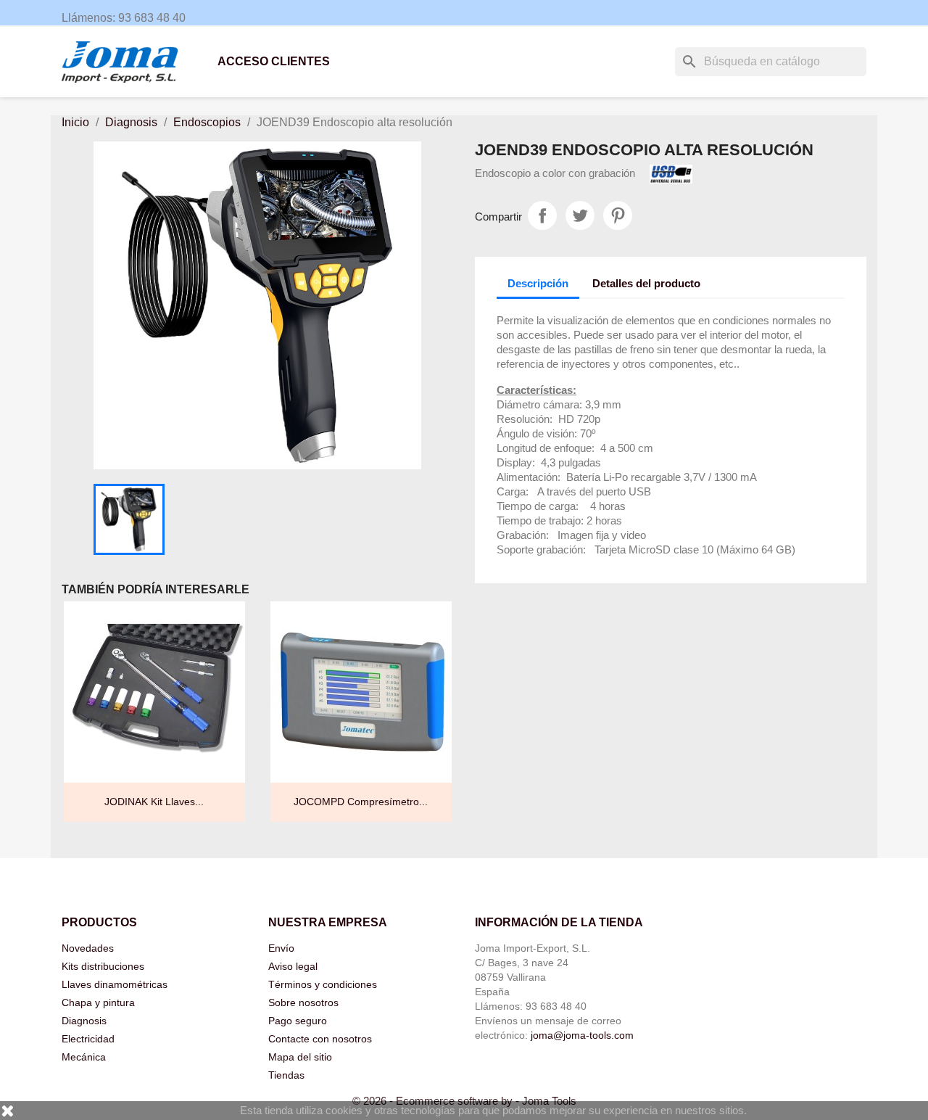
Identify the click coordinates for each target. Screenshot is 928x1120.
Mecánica (84, 1057)
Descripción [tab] (538, 283)
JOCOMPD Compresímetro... (361, 801)
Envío (281, 948)
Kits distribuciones (103, 966)
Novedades (88, 948)
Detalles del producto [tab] (646, 283)
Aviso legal (293, 966)
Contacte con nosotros (320, 1039)
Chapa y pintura (98, 1002)
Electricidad (88, 1039)
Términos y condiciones (322, 984)
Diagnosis (84, 1020)
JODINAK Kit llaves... (154, 801)
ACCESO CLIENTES (274, 61)
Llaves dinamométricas (114, 984)
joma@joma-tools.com (582, 1035)
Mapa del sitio (300, 1057)
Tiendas (286, 1075)
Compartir (542, 215)
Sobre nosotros (303, 1002)
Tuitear (580, 215)
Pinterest (617, 215)
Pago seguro (297, 1020)
